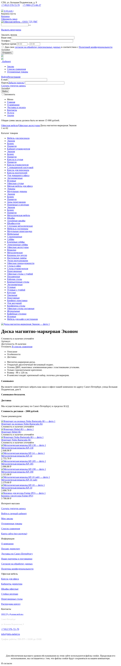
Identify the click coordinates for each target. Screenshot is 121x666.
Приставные (13, 298)
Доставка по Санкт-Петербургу (17, 553)
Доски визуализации (17, 260)
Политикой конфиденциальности (95, 47)
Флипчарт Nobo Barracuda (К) (16, 440)
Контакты (12, 110)
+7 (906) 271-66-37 (32, 5)
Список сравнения (16, 69)
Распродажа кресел (10, 604)
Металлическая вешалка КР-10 (16, 488)
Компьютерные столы (18, 282)
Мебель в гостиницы (17, 228)
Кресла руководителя (17, 165)
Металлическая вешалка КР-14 (16, 456)
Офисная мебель (9, 125)
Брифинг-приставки (17, 300)
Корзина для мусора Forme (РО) (17, 496)
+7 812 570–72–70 (10, 629)
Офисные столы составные (20, 308)
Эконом (11, 141)
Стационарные (14, 236)
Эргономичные (15, 178)
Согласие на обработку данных (17, 564)
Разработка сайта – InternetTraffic (17, 650)
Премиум (12, 146)
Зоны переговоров (16, 202)
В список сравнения (22, 346)
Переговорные (14, 271)
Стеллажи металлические (20, 226)
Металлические (15, 252)
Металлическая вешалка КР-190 (17, 472)
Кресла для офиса (10, 579)
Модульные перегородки (19, 231)
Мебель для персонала (18, 138)
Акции (10, 115)
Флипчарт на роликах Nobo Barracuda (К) (22, 424)
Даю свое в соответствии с (58, 47)
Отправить (7, 53)
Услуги (10, 112)
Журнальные (13, 311)
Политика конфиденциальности (17, 569)
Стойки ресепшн (9, 594)
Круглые (11, 292)
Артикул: (5, 341)
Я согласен (6, 663)
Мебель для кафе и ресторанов (22, 319)
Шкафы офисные (9, 589)
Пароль (5, 82)
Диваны (11, 188)
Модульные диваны (17, 191)
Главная (11, 102)
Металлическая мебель (18, 215)
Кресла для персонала (18, 170)
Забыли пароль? (17, 82)
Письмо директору (10, 548)
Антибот (5, 49)
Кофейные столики (16, 314)
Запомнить (9, 94)
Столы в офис (14, 266)
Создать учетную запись (13, 85)
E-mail (4, 79)
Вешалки (11, 250)
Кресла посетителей (17, 172)
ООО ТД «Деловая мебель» (12, 614)
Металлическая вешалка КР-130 (17, 448)
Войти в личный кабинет (14, 513)
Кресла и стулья (15, 159)
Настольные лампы (17, 258)
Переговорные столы (12, 599)
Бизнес (10, 143)
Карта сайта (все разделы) (14, 533)
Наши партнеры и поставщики (16, 558)
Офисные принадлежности (20, 263)
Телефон (5, 40)
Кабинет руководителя (18, 149)
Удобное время (8, 44)
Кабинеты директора (11, 584)
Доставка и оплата (16, 107)
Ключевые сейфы (16, 242)
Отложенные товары (17, 72)
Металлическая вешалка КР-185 (17, 464)
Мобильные (13, 234)
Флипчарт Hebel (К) (11, 432)
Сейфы (10, 239)
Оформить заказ (9, 19)
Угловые (11, 287)
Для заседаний (14, 303)
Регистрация (14, 77)
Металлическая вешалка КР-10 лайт (19, 480)
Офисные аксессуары (29, 125)
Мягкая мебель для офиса (20, 186)
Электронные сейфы (17, 244)
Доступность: (8, 344)
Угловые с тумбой (16, 290)
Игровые (11, 180)
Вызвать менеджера (11, 30)
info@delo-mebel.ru (11, 8)
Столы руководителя (17, 268)
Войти (4, 77)
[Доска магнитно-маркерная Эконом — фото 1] (25, 324)
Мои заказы (7, 518)
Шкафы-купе (13, 223)
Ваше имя (6, 37)
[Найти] (29, 25)
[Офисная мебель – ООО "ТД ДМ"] (19, 21)
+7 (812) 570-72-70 (10, 5)
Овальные (12, 295)
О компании (13, 104)
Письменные (13, 276)
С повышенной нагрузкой (20, 167)
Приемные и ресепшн (18, 204)
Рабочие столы (14, 279)
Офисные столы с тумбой (20, 274)
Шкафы (11, 218)
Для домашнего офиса (18, 175)
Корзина (5, 16)
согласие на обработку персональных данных (38, 47)
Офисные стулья (15, 183)
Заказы (10, 66)
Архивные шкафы (16, 220)
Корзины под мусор (17, 255)
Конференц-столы (16, 306)
